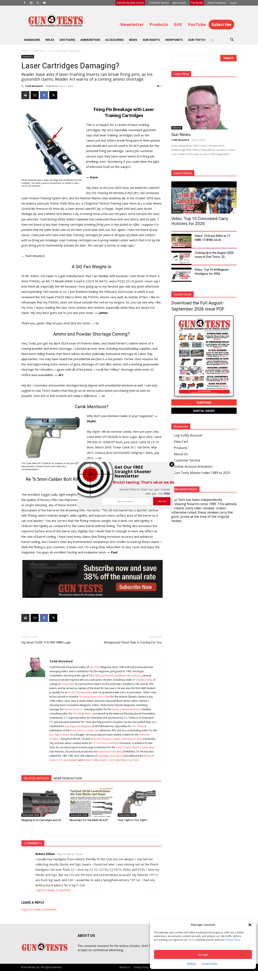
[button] (134, 471)
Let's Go (162, 501)
